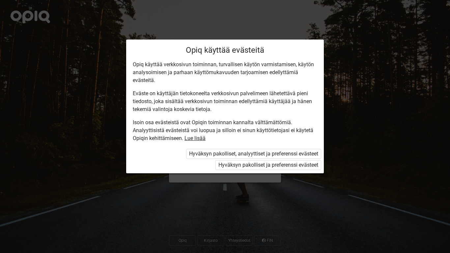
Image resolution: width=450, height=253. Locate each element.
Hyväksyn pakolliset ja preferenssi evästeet (268, 165)
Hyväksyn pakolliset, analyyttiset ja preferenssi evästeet (253, 154)
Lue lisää (195, 138)
